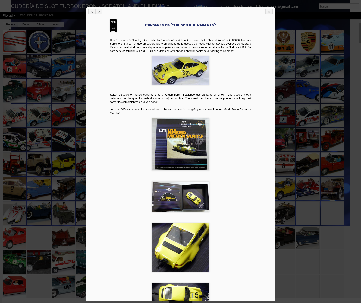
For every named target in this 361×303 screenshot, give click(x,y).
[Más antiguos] (98, 11)
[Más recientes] (92, 11)
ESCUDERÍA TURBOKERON (37, 15)
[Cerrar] (269, 11)
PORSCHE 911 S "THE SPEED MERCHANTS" (180, 25)
